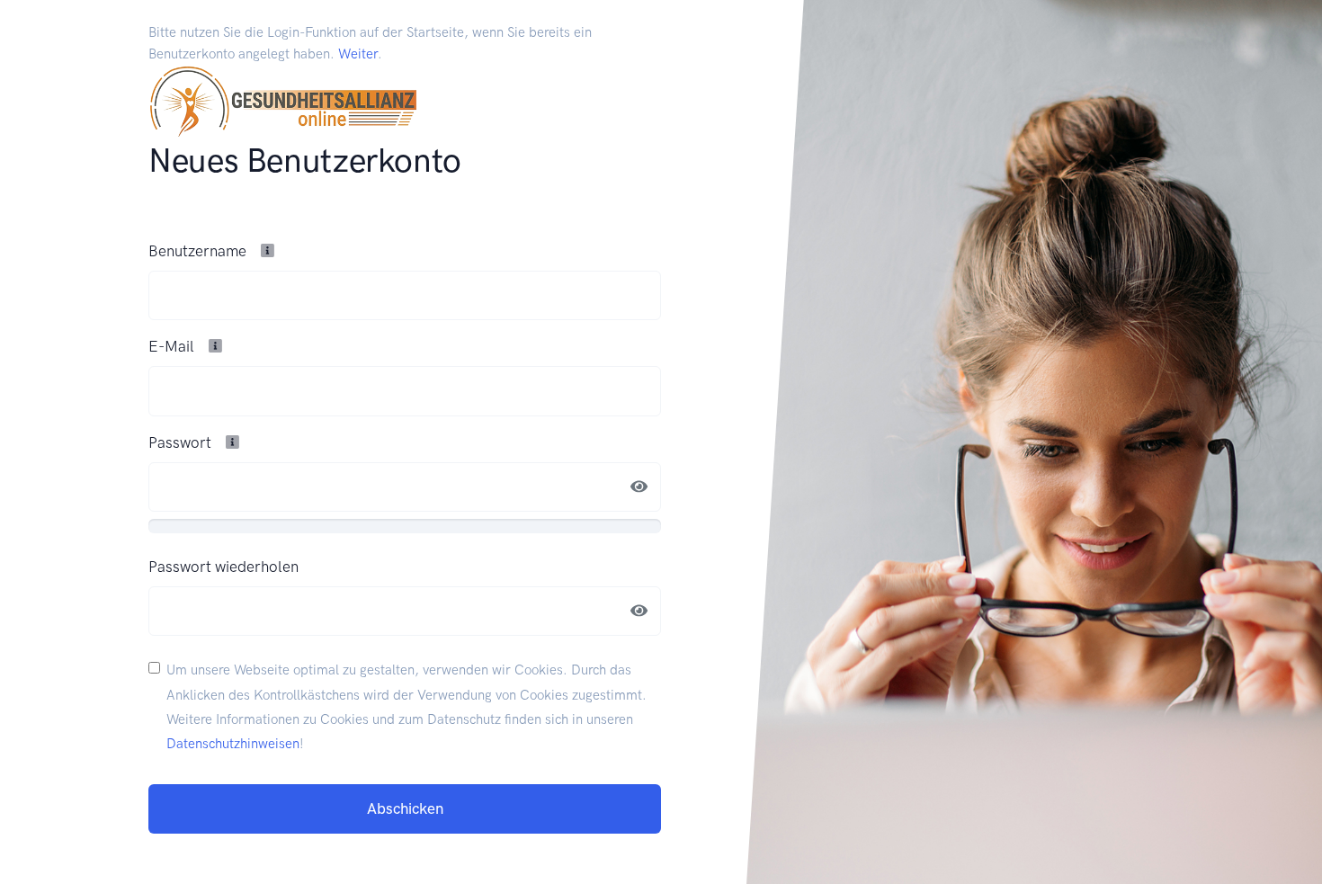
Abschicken (405, 808)
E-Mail (173, 346)
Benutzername (199, 251)
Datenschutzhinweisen (232, 744)
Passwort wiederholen (223, 567)
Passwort (181, 442)
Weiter (358, 54)
